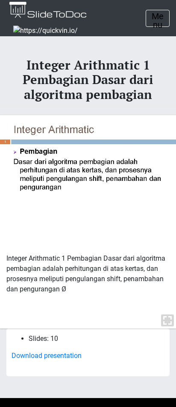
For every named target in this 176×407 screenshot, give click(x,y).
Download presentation (47, 356)
